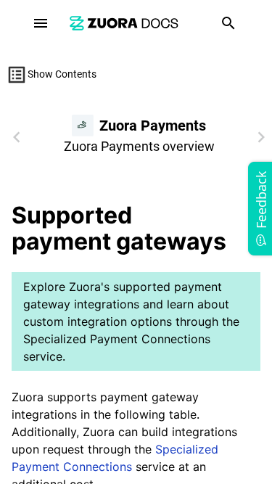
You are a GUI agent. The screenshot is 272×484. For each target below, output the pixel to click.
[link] (124, 23)
